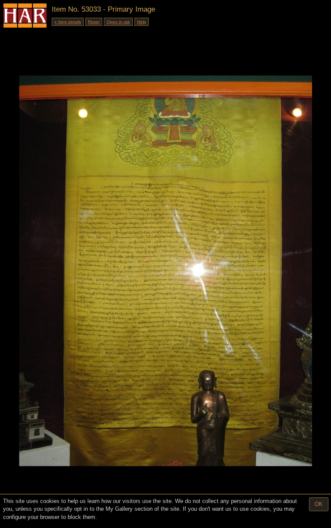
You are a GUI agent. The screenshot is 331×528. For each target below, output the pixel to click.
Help (141, 21)
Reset (94, 21)
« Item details (67, 21)
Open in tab (118, 21)
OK (319, 504)
